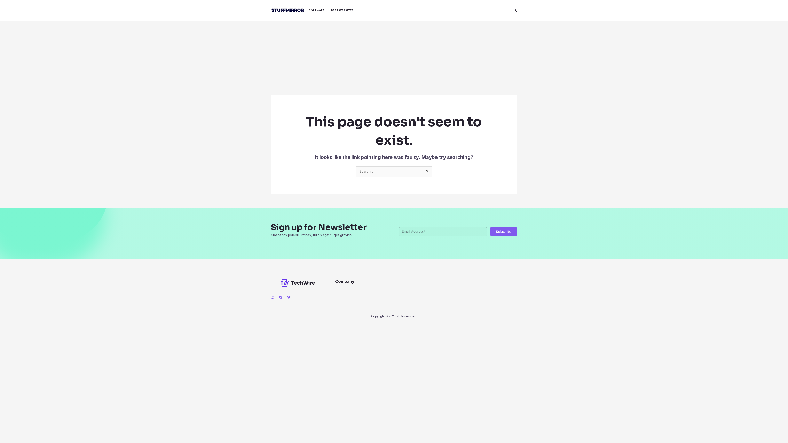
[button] (515, 10)
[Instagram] (272, 297)
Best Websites (342, 10)
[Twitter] (289, 297)
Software (316, 10)
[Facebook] (280, 297)
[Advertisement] (394, 51)
